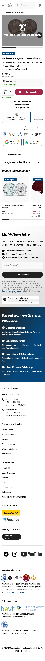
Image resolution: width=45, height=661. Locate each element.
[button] (3, 5)
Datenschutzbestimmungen (11, 291)
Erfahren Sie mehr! (16, 592)
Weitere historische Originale (14, 12)
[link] (9, 5)
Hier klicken (23, 300)
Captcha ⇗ (33, 303)
